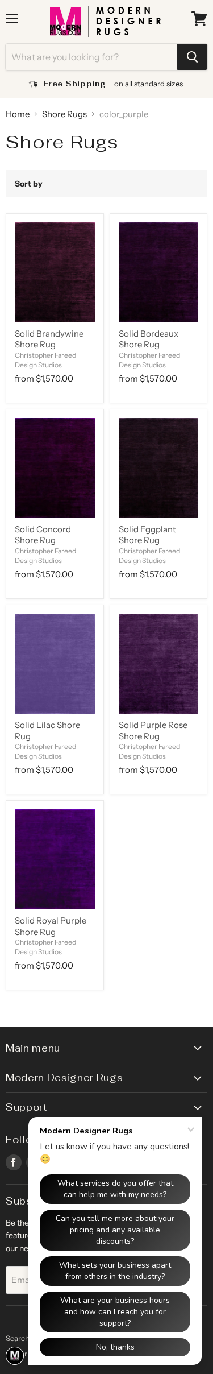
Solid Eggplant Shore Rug (147, 535)
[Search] (192, 57)
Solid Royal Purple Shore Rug (50, 926)
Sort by (29, 183)
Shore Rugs (64, 114)
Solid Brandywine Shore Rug (49, 339)
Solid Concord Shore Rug (43, 535)
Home (18, 114)
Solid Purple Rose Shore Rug (153, 730)
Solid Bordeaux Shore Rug (148, 339)
